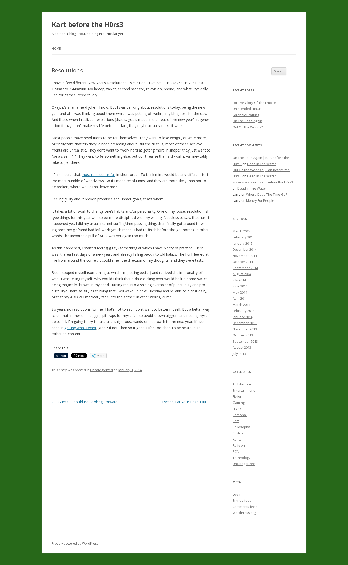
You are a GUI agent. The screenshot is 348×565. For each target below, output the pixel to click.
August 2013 (242, 347)
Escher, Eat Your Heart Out (186, 401)
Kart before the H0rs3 (87, 24)
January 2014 (242, 317)
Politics (238, 433)
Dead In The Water (261, 163)
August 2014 (242, 274)
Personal (240, 414)
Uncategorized (101, 370)
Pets (236, 421)
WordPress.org (244, 512)
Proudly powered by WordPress (75, 543)
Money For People (260, 200)
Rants (237, 439)
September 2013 (245, 341)
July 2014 (239, 280)
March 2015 (241, 231)
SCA (236, 451)
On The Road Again (247, 121)
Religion (239, 445)
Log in (237, 494)
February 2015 (244, 237)
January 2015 (242, 243)
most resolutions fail (98, 174)
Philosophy (241, 427)
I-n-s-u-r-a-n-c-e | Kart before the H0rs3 (263, 182)
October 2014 (243, 261)
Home (56, 48)
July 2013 (239, 353)
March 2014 (241, 304)
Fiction (237, 396)
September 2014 (245, 268)
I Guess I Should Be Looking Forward (84, 401)
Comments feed (245, 506)
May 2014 (240, 292)
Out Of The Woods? (248, 127)
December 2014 (245, 249)
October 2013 (243, 335)
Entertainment (244, 390)
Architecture (242, 384)
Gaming (239, 402)
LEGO (237, 408)
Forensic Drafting (246, 114)
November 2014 (245, 255)
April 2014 (240, 298)
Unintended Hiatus (247, 108)
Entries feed (242, 500)
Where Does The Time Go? (266, 194)
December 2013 (245, 323)
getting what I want (80, 327)
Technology (241, 457)
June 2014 (240, 286)
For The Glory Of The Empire (254, 102)
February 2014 (244, 310)
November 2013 (245, 329)
